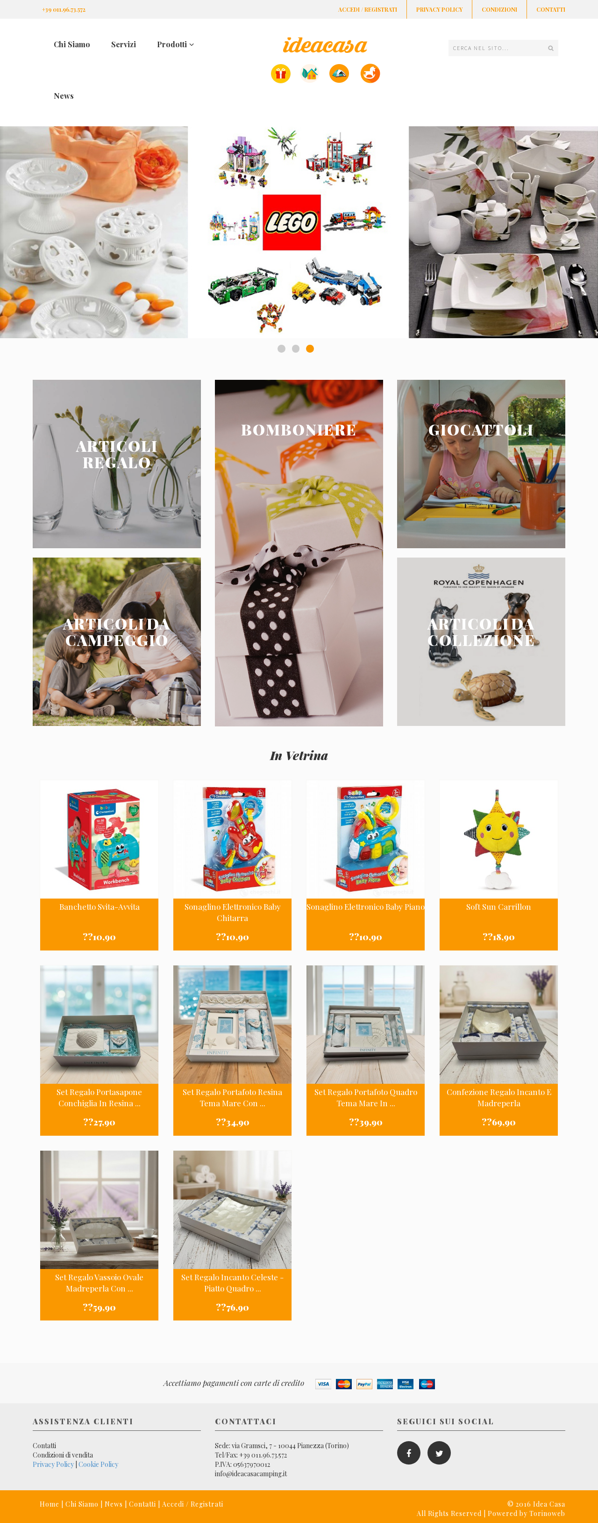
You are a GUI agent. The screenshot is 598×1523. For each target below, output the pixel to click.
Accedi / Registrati (367, 9)
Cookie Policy (98, 1464)
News (64, 96)
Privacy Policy (439, 9)
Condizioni (499, 9)
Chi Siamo (72, 44)
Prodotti (172, 44)
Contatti (550, 9)
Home (49, 1504)
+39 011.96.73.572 (63, 9)
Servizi (123, 44)
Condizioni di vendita (63, 1454)
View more (117, 464)
